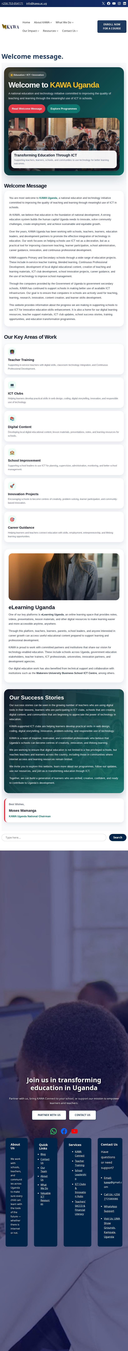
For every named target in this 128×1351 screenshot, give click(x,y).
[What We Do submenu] (73, 22)
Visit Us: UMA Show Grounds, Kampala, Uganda (112, 1227)
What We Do (44, 1186)
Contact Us (82, 1115)
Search (117, 837)
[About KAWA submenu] (51, 22)
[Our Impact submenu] (38, 31)
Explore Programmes (64, 108)
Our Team (44, 1169)
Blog (43, 1154)
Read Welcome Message (27, 108)
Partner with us (49, 1115)
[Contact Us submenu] (77, 31)
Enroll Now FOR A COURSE (112, 26)
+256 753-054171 (12, 3)
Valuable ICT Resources (46, 1198)
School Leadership (80, 1174)
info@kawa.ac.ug (36, 3)
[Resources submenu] (57, 31)
